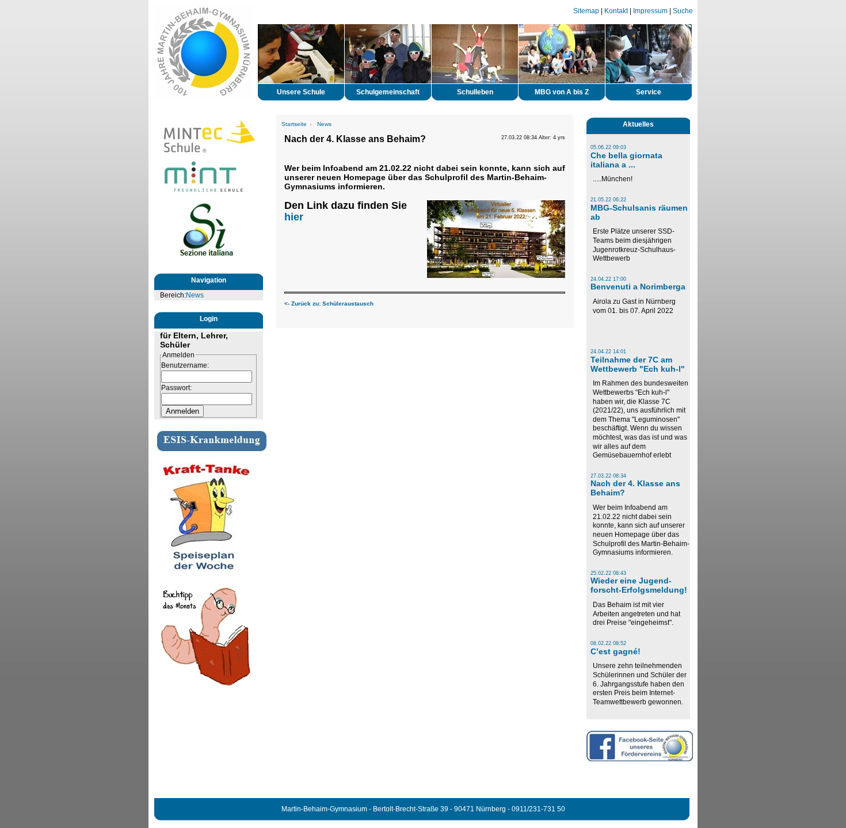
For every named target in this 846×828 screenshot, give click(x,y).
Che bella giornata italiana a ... (626, 160)
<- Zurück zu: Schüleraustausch (329, 303)
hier (293, 217)
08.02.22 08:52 (608, 643)
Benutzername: (185, 365)
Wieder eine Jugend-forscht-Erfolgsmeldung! (638, 585)
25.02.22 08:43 (608, 573)
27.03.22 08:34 (608, 476)
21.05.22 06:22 (608, 200)
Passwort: (176, 388)
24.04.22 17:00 (608, 279)
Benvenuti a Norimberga (637, 286)
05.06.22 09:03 (608, 147)
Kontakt (616, 11)
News (195, 295)
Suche (683, 11)
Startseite (294, 124)
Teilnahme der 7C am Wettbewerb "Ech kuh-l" (637, 364)
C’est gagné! (615, 651)
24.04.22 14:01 (608, 351)
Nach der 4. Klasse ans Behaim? (635, 488)
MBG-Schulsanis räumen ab (639, 212)
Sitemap (586, 11)
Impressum (650, 11)
